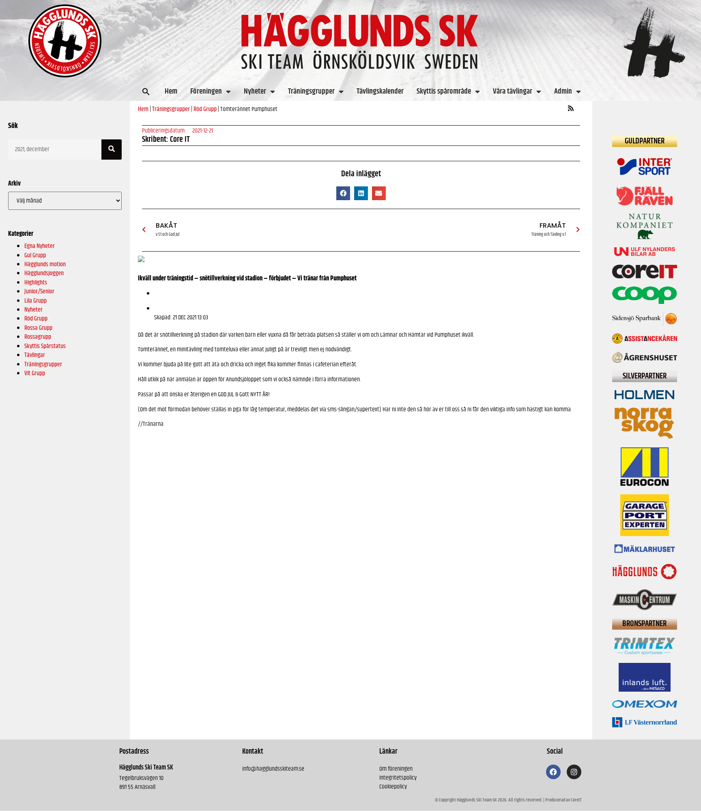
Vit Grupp (34, 373)
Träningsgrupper (311, 91)
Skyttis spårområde (444, 91)
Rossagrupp (37, 337)
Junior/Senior (39, 291)
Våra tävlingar (512, 91)
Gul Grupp (35, 255)
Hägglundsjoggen (44, 273)
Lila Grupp (35, 301)
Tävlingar (34, 355)
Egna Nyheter (39, 246)
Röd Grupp (35, 319)
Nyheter (255, 91)
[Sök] (111, 149)
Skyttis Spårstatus (45, 346)
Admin (563, 91)
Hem (171, 91)
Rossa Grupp (38, 328)
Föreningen (206, 91)
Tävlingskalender (380, 91)
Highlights (35, 283)
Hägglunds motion (45, 264)
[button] (146, 91)
